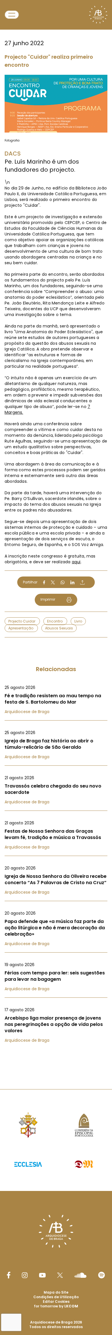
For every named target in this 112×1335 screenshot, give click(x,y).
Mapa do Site (56, 1292)
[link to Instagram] (25, 1275)
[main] (56, 533)
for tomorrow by (56, 1306)
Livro (78, 621)
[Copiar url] (82, 582)
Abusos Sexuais (59, 628)
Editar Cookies (56, 1301)
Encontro (55, 621)
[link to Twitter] (60, 1275)
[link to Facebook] (8, 1275)
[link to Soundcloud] (80, 1275)
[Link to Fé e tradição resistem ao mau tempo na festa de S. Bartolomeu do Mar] (56, 700)
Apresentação (21, 628)
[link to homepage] (98, 14)
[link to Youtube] (42, 1275)
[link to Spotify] (101, 1275)
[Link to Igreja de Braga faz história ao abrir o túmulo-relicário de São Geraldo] (56, 745)
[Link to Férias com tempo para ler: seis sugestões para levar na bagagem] (56, 977)
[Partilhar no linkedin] (72, 583)
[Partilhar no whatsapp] (63, 583)
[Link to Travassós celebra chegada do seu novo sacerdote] (56, 790)
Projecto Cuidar (22, 621)
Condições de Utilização (56, 1296)
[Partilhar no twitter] (53, 582)
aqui (76, 562)
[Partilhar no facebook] (44, 583)
